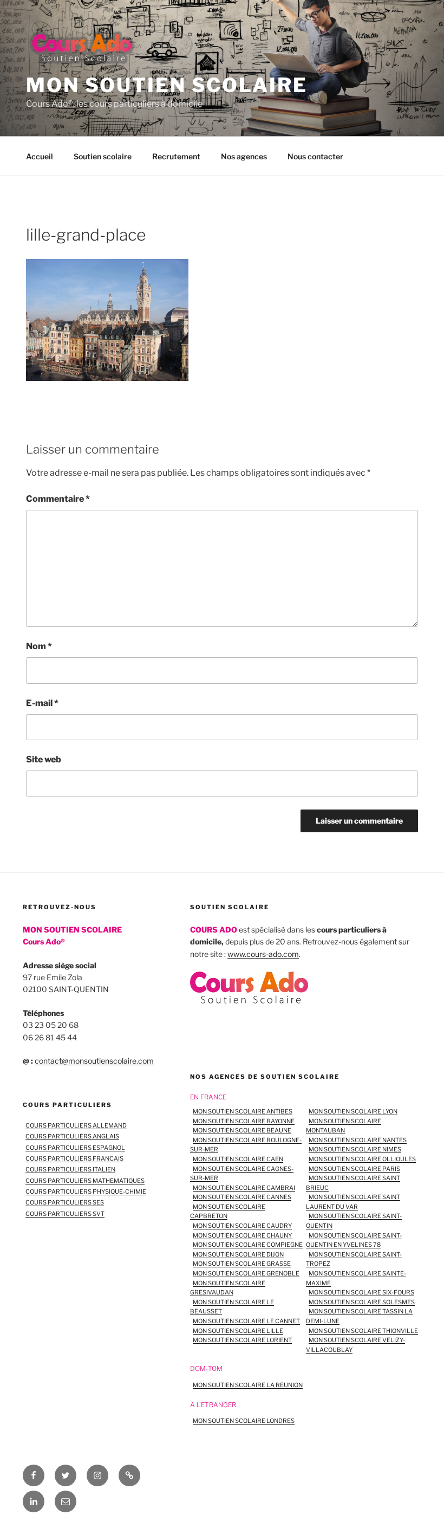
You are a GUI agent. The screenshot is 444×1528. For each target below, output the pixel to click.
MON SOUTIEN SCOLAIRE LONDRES (244, 1421)
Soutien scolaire (103, 156)
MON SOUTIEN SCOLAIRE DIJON (238, 1254)
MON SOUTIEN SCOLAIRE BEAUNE (242, 1130)
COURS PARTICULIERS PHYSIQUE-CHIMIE (85, 1191)
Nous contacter (315, 156)
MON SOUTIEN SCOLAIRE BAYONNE (244, 1121)
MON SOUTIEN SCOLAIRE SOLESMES (362, 1302)
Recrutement (176, 156)
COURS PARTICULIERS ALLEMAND (76, 1125)
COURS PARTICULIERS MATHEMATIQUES (85, 1180)
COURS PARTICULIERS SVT (65, 1214)
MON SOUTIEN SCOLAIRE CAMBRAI (244, 1188)
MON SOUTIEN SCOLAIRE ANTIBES (242, 1111)
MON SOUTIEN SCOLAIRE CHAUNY (242, 1235)
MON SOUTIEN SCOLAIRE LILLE (238, 1331)
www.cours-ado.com (263, 954)
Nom (39, 646)
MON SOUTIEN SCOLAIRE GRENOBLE (246, 1273)
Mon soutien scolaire (167, 85)
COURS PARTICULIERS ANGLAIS (72, 1136)
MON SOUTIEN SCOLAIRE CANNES (242, 1197)
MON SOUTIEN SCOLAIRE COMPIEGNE (248, 1244)
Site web (43, 759)
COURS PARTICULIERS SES (64, 1202)
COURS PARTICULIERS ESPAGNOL (75, 1147)
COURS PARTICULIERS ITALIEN (70, 1169)
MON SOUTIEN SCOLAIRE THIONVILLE (363, 1331)
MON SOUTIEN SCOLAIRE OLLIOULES (362, 1159)
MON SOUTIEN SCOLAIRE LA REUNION (248, 1385)
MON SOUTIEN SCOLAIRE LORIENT (242, 1340)
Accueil (39, 156)
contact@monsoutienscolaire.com (94, 1060)
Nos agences (244, 156)
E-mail (42, 703)
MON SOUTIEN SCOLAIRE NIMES (355, 1149)
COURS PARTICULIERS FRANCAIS (74, 1158)
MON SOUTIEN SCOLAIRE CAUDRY (242, 1225)
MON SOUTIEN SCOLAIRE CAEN (238, 1159)
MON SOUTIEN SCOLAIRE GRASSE (242, 1263)
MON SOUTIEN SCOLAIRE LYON (353, 1111)
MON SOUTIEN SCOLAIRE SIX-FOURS (361, 1292)
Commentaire (58, 499)
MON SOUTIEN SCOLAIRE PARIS (354, 1169)
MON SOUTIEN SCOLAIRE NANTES (358, 1140)
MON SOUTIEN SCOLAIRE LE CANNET (246, 1321)
